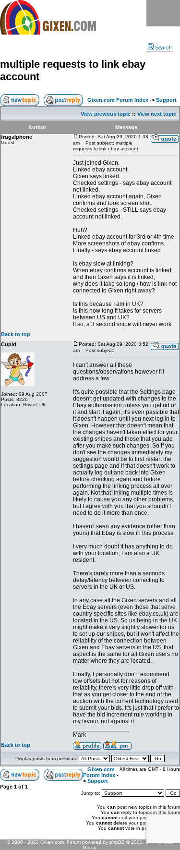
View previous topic (106, 114)
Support (166, 100)
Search (164, 47)
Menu (163, 13)
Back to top (15, 334)
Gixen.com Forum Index (117, 100)
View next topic (156, 114)
